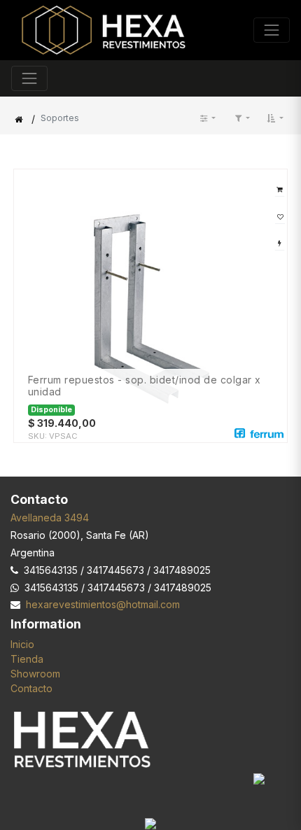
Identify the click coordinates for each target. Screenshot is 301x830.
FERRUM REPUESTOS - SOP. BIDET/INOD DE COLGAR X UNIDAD (144, 386)
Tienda (26, 659)
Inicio (22, 644)
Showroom (35, 674)
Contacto (31, 688)
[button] (275, 118)
